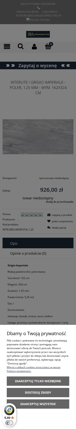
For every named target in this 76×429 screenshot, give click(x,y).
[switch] (9, 423)
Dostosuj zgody (38, 392)
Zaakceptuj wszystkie (38, 404)
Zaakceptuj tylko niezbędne (38, 381)
